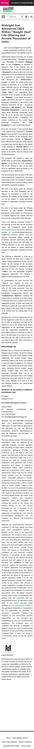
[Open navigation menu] (3, 17)
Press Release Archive (20, 738)
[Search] (22, 17)
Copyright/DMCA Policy (11, 746)
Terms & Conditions (25, 742)
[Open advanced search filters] (26, 17)
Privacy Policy (26, 746)
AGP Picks (4, 3)
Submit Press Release (9, 742)
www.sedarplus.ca (9, 230)
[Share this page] (31, 17)
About (8, 738)
